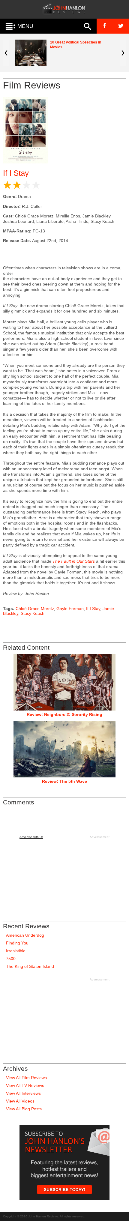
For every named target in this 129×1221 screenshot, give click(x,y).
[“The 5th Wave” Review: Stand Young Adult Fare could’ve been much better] (64, 749)
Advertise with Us (31, 837)
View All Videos (20, 1101)
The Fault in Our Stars (73, 561)
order (8, 273)
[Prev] (6, 53)
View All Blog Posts (24, 1108)
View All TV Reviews (25, 1085)
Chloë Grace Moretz (35, 608)
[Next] (123, 53)
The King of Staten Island (30, 966)
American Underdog (25, 935)
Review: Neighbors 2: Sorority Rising (64, 714)
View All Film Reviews (26, 1077)
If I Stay (16, 173)
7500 (11, 958)
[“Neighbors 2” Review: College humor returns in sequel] (64, 682)
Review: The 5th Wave (64, 781)
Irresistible (16, 950)
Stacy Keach (32, 613)
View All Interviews (23, 1093)
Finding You (17, 943)
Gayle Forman (70, 608)
